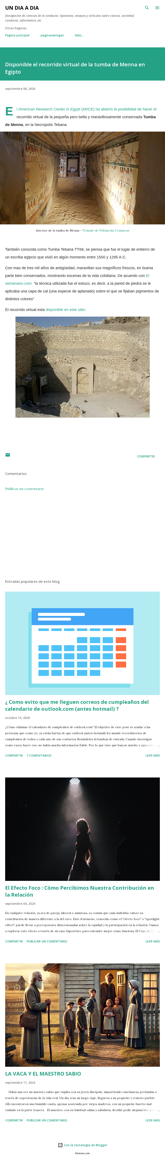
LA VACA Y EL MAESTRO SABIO (43, 1073)
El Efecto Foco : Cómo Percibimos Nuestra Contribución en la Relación (79, 891)
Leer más (153, 755)
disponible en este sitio (65, 310)
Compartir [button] (146, 456)
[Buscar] (147, 7)
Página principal (17, 35)
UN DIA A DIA (22, 7)
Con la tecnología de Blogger (85, 1145)
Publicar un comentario (24, 489)
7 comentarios (39, 755)
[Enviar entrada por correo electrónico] (7, 456)
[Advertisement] (82, 535)
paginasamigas (52, 35)
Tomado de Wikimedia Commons (105, 230)
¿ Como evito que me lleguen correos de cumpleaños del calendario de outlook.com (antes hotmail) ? (77, 705)
